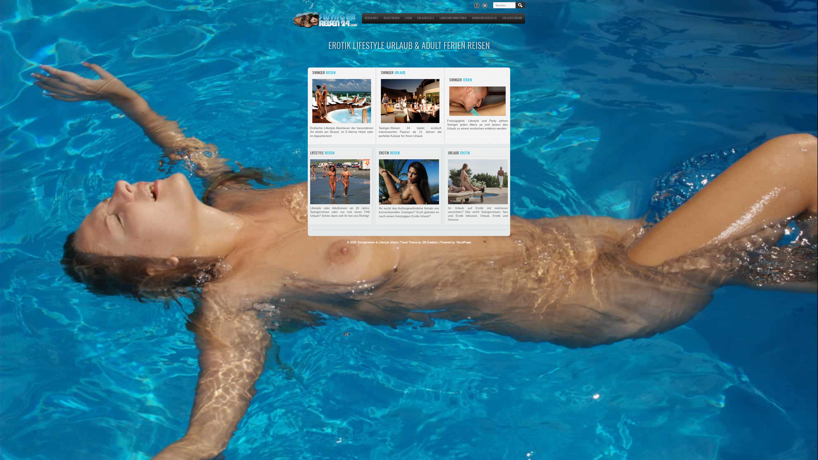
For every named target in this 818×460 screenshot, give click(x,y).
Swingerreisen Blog (484, 18)
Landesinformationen (453, 18)
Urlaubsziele (425, 18)
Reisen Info (371, 18)
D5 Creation (430, 242)
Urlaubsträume (512, 18)
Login (408, 18)
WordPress (464, 242)
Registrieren (391, 18)
